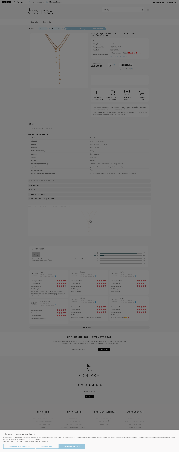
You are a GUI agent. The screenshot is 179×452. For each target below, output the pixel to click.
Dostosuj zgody (47, 446)
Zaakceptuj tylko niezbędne (19, 446)
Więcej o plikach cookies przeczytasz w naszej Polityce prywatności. (26, 441)
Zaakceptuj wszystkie (72, 446)
